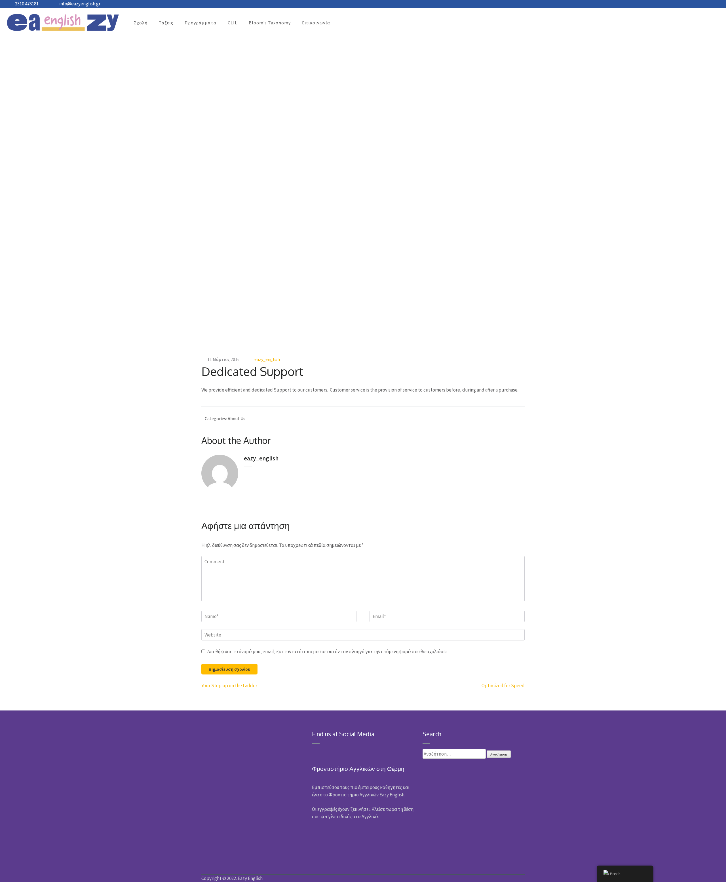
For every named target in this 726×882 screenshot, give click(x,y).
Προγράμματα (200, 23)
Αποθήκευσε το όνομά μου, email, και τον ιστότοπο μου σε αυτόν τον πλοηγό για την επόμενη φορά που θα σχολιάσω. (327, 651)
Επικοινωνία (316, 23)
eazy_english (267, 359)
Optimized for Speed (503, 685)
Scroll (688, 870)
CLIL (232, 23)
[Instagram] (322, 752)
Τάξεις (166, 23)
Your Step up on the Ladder (229, 685)
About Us (236, 418)
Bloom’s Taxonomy (270, 23)
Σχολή (140, 23)
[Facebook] (314, 752)
